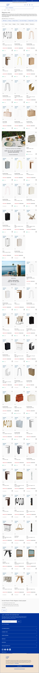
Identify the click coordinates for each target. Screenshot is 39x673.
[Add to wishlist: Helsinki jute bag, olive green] (12, 391)
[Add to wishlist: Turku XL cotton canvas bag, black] (36, 313)
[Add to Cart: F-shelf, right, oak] (12, 76)
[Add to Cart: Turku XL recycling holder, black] (24, 387)
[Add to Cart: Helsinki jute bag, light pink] (36, 465)
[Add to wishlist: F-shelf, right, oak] (12, 54)
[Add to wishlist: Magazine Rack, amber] (24, 391)
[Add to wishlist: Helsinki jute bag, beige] (36, 54)
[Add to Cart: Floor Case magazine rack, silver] (36, 491)
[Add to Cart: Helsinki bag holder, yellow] (24, 180)
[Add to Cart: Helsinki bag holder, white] (24, 128)
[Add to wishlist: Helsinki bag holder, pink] (12, 184)
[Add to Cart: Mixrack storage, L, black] (24, 206)
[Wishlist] (27, 4)
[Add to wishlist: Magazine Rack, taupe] (36, 132)
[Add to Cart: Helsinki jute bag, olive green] (12, 413)
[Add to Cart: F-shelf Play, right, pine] (36, 180)
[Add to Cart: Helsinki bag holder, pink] (12, 206)
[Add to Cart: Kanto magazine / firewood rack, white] (12, 387)
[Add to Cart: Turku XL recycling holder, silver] (36, 284)
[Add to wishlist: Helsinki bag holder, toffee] (36, 28)
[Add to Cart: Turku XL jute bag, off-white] (24, 258)
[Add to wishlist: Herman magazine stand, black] (24, 313)
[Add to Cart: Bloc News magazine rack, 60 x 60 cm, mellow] (24, 491)
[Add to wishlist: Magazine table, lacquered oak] (24, 572)
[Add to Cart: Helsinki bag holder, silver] (36, 310)
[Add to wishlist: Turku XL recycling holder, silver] (36, 262)
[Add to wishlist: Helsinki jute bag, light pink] (36, 443)
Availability (22, 24)
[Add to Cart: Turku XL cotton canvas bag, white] (12, 310)
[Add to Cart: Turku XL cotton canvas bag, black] (36, 335)
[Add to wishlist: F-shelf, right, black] (24, 443)
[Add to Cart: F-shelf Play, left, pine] (12, 335)
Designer (14, 24)
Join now (4, 610)
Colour (10, 24)
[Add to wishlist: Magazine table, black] (12, 547)
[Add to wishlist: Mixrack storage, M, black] (12, 236)
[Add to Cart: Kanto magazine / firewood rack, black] (36, 361)
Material (27, 24)
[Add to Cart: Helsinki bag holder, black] (12, 102)
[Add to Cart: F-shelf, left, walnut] (12, 517)
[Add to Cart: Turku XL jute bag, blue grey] (12, 180)
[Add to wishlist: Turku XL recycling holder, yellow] (24, 54)
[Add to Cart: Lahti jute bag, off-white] (36, 413)
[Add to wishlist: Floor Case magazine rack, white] (36, 572)
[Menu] (32, 4)
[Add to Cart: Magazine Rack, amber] (24, 413)
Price (18, 24)
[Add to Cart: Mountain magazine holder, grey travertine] (36, 232)
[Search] (7, 7)
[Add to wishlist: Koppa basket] (12, 106)
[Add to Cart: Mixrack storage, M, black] (12, 258)
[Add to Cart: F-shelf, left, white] (12, 465)
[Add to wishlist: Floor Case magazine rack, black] (36, 521)
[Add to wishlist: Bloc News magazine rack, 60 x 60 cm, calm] (36, 547)
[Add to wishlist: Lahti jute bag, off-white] (36, 391)
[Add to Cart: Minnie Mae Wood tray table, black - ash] (12, 543)
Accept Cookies (19, 666)
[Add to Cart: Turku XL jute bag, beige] (24, 50)
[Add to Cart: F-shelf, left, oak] (24, 310)
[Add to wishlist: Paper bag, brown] (36, 365)
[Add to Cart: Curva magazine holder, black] (24, 517)
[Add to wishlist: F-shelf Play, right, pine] (36, 158)
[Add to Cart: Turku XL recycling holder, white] (24, 102)
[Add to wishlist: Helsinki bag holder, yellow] (24, 158)
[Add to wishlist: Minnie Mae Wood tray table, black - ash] (12, 521)
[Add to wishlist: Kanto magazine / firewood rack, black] (36, 339)
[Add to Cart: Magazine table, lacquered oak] (24, 595)
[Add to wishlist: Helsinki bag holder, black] (12, 80)
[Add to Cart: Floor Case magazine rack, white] (36, 595)
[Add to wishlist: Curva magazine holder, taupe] (12, 572)
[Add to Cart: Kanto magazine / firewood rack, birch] (36, 102)
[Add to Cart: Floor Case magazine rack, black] (36, 543)
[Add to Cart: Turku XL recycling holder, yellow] (24, 76)
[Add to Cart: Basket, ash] (24, 543)
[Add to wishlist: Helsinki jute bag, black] (12, 339)
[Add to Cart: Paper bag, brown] (36, 387)
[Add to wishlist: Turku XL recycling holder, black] (24, 365)
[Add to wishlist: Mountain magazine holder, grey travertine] (36, 210)
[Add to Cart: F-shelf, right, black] (24, 465)
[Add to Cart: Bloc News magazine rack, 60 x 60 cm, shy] (24, 569)
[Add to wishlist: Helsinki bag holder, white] (24, 106)
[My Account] (25, 4)
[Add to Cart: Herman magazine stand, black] (24, 335)
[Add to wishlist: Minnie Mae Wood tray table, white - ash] (24, 339)
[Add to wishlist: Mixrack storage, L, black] (24, 184)
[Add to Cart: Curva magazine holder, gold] (12, 439)
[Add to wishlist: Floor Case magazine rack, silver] (36, 469)
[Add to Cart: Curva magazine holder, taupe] (12, 595)
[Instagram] (2, 649)
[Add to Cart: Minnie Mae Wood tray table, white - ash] (24, 361)
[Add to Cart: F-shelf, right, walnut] (12, 491)
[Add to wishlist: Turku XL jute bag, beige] (24, 28)
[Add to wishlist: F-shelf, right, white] (36, 417)
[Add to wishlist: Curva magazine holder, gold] (12, 417)
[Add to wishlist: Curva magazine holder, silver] (12, 28)
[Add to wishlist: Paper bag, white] (24, 417)
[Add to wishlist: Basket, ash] (24, 521)
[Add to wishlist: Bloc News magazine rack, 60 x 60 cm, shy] (24, 547)
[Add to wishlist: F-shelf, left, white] (12, 443)
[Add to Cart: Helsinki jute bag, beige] (36, 76)
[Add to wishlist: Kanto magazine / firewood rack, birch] (36, 80)
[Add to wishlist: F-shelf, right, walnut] (12, 469)
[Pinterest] (7, 649)
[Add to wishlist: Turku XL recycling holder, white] (24, 80)
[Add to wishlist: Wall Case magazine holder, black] (36, 495)
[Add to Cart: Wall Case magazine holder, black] (36, 517)
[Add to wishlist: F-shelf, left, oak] (24, 287)
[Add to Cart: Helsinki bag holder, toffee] (36, 50)
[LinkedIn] (10, 649)
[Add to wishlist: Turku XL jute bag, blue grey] (12, 158)
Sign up (19, 621)
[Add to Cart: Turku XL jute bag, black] (12, 232)
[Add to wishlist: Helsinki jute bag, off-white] (36, 184)
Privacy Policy (17, 663)
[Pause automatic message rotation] (32, 1)
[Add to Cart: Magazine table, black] (12, 569)
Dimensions (32, 24)
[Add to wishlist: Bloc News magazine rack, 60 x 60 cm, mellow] (24, 469)
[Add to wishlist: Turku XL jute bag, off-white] (24, 236)
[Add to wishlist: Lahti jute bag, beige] (36, 106)
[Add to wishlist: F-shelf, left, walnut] (12, 495)
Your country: (4, 624)
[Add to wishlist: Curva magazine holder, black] (24, 495)
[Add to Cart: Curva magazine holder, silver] (12, 50)
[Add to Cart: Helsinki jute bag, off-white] (36, 206)
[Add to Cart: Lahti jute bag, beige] (36, 128)
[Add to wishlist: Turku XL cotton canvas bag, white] (12, 287)
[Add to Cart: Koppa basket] (12, 128)
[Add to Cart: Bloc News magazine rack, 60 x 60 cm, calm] (36, 569)
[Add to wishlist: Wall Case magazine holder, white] (24, 210)
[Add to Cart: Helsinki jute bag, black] (12, 361)
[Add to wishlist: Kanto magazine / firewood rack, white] (12, 365)
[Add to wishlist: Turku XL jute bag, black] (12, 210)
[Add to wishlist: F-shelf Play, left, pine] (12, 313)
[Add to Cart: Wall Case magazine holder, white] (24, 232)
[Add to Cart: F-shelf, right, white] (36, 439)
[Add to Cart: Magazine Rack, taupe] (36, 154)
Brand (6, 24)
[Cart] (30, 4)
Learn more (3, 607)
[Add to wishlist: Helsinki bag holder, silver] (36, 287)
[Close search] (32, 7)
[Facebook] (5, 649)
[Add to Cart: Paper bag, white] (24, 439)
